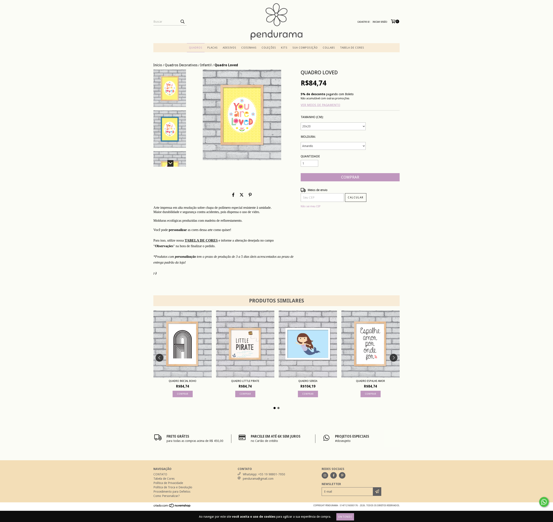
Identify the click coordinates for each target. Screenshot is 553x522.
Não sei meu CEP (311, 206)
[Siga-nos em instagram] (325, 475)
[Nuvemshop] (172, 507)
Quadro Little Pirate (245, 381)
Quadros (195, 47)
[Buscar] (182, 21)
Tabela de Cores (352, 47)
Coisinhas (249, 47)
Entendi (345, 516)
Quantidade (310, 156)
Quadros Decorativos (181, 65)
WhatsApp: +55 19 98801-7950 (264, 474)
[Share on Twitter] (242, 195)
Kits (284, 47)
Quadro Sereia (307, 381)
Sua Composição (305, 47)
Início (157, 65)
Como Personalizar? (166, 496)
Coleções (269, 47)
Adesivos (229, 47)
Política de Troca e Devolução (172, 487)
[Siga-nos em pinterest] (342, 475)
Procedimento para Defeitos (171, 491)
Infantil (206, 65)
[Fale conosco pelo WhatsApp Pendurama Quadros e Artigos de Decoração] (544, 502)
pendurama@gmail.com (258, 478)
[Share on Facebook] (233, 195)
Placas (212, 47)
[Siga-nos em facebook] (333, 475)
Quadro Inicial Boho (182, 381)
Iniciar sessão (380, 22)
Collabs (329, 47)
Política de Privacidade (168, 483)
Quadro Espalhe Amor (370, 381)
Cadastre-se (363, 22)
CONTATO (160, 474)
